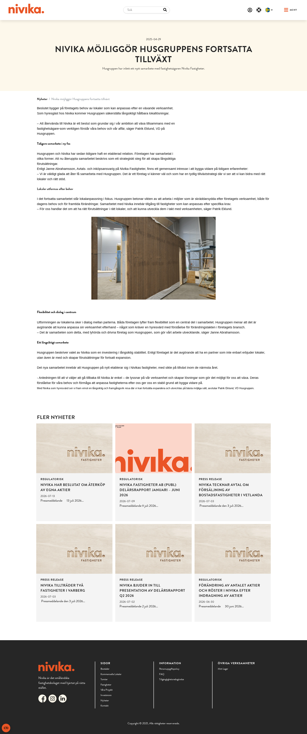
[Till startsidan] (26, 8)
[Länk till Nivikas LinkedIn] (63, 698)
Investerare (106, 695)
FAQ (161, 674)
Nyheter (42, 99)
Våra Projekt (107, 690)
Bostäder (105, 669)
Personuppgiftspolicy (169, 669)
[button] (287, 10)
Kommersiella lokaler (111, 674)
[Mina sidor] (250, 10)
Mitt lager (223, 669)
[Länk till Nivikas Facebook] (43, 698)
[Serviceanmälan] (259, 10)
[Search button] (165, 10)
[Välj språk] (269, 10)
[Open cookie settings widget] (6, 728)
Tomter (104, 679)
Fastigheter (106, 684)
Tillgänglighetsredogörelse (171, 679)
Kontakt (105, 705)
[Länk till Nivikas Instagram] (53, 698)
